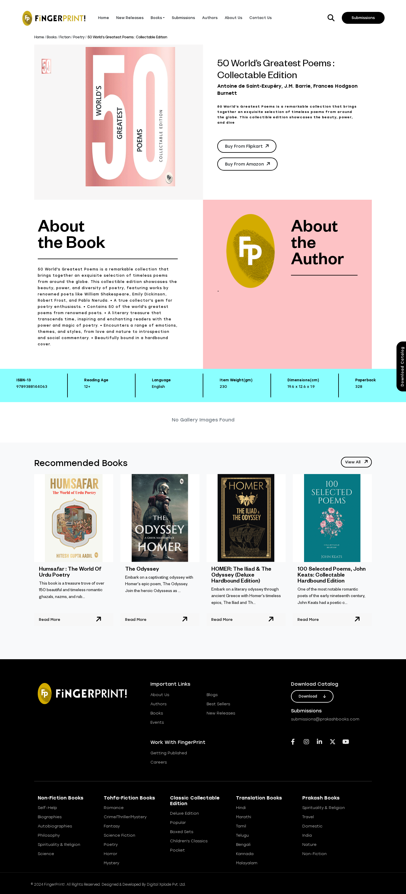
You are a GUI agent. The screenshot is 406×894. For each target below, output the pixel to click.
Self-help (47, 807)
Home (103, 18)
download (308, 696)
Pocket (177, 850)
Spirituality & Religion (59, 844)
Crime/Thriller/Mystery (125, 817)
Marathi (243, 817)
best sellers (218, 704)
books (156, 713)
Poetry (78, 37)
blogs (212, 694)
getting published (168, 753)
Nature (309, 844)
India (307, 835)
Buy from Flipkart (244, 146)
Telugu (242, 835)
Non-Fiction (314, 853)
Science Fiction (119, 835)
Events (157, 722)
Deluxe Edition (184, 813)
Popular (178, 822)
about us (159, 694)
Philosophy (49, 835)
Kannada (245, 853)
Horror (110, 853)
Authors (210, 18)
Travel (308, 817)
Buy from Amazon (245, 164)
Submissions (183, 18)
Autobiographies (55, 826)
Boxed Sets (181, 832)
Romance (114, 807)
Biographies (50, 817)
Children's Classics (188, 841)
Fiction (64, 37)
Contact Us (260, 18)
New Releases (130, 18)
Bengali (243, 844)
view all (353, 462)
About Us (233, 18)
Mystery (111, 863)
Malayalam (246, 863)
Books (51, 37)
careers (158, 762)
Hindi (241, 807)
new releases (221, 713)
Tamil (241, 826)
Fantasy (112, 826)
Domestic (312, 826)
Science (46, 853)
